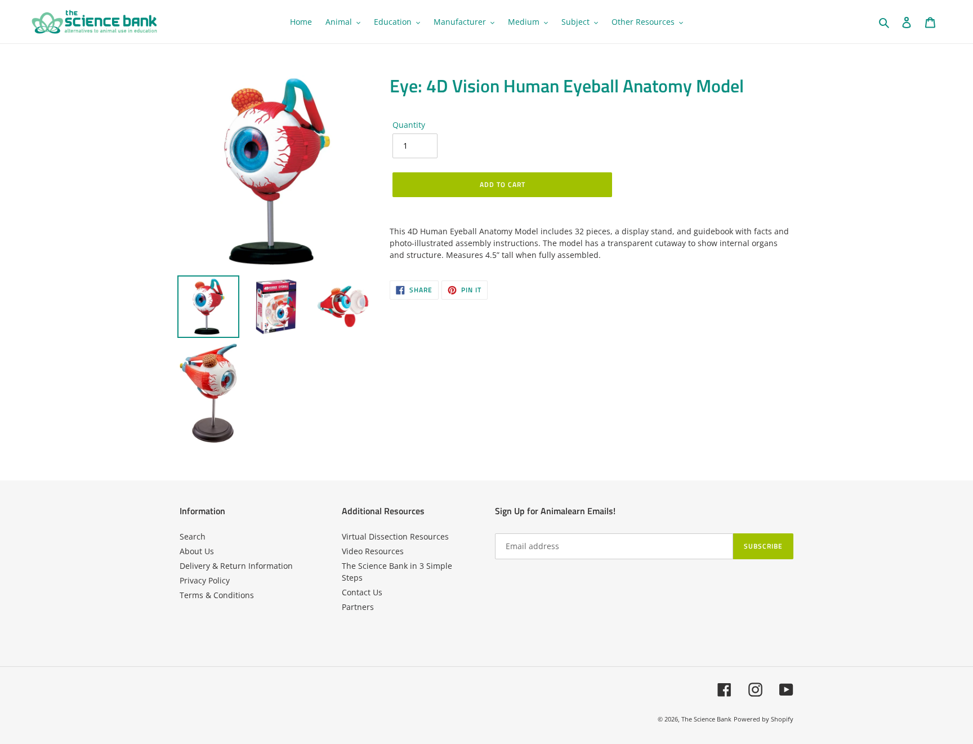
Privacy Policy (205, 580)
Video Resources (373, 551)
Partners (358, 607)
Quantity (408, 124)
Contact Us (362, 592)
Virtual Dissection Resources (395, 536)
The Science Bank (706, 719)
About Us (197, 551)
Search (193, 536)
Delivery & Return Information (236, 565)
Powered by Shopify (763, 719)
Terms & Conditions (217, 595)
